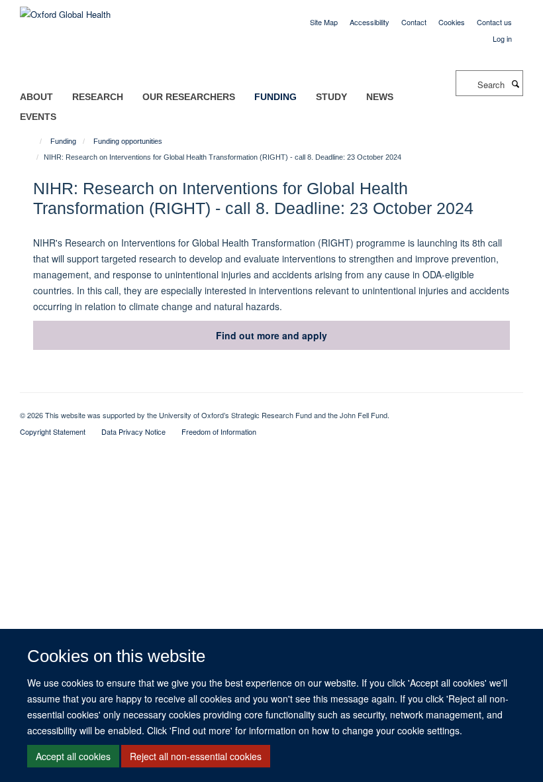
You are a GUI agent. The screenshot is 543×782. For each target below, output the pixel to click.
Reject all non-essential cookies (196, 756)
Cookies (451, 22)
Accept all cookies (73, 756)
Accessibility (369, 22)
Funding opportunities (127, 141)
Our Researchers (188, 96)
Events (38, 116)
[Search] (515, 83)
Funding (275, 96)
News (379, 96)
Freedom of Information (218, 431)
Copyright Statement (52, 431)
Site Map (324, 22)
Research (97, 96)
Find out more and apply (271, 335)
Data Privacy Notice (133, 431)
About (36, 96)
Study (331, 96)
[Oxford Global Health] (65, 9)
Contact (413, 22)
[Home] (34, 141)
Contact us (494, 22)
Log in (502, 38)
